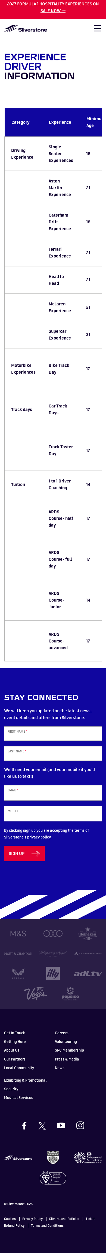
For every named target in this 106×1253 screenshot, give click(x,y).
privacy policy (39, 837)
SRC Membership (69, 1050)
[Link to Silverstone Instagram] (80, 1125)
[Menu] (95, 30)
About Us (11, 1050)
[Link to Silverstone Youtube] (66, 1125)
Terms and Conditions (47, 1225)
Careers (61, 1032)
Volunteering (66, 1041)
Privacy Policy (32, 1219)
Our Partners (15, 1059)
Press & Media (67, 1059)
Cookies (10, 1219)
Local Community (19, 1067)
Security (11, 1088)
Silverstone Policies (64, 1219)
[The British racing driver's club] (53, 1157)
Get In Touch (14, 1032)
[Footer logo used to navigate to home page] (18, 1157)
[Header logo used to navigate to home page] (25, 28)
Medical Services (18, 1097)
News (59, 1067)
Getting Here (15, 1041)
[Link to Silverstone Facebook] (29, 1126)
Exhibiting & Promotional (25, 1080)
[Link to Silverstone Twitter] (47, 1125)
